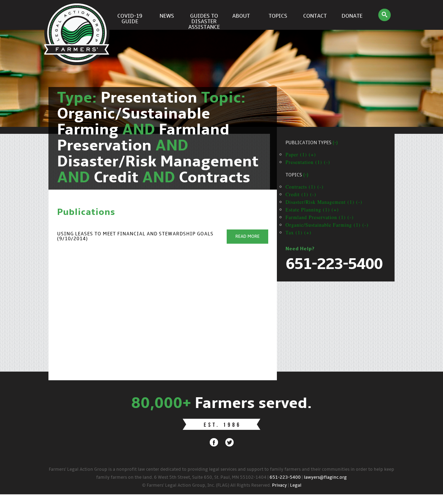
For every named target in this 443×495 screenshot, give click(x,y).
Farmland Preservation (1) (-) (320, 217)
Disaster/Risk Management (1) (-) (324, 202)
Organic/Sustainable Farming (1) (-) (327, 225)
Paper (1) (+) (301, 154)
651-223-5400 (285, 477)
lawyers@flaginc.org (325, 477)
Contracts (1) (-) (305, 186)
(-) (335, 143)
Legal (295, 485)
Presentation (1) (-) (308, 162)
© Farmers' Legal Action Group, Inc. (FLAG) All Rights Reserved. (206, 485)
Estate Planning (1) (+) (312, 209)
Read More (247, 236)
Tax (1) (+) (298, 232)
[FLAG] (77, 15)
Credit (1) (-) (301, 194)
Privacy (279, 485)
